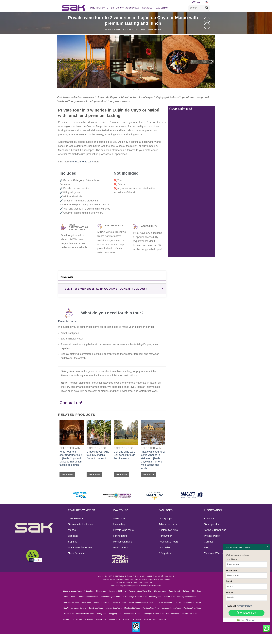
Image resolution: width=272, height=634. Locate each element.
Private (79, 619)
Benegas (73, 535)
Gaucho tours (169, 597)
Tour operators (212, 524)
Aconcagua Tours (168, 541)
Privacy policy (251, 620)
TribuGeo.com (154, 585)
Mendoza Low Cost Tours (119, 619)
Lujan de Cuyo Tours (114, 608)
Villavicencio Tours (189, 614)
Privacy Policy (212, 535)
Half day (185, 591)
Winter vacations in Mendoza (155, 619)
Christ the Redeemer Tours (166, 602)
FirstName (231, 570)
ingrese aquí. (154, 579)
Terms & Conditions (215, 530)
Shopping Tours (115, 614)
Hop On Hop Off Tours (102, 602)
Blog (206, 547)
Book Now (67, 475)
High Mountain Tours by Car (190, 602)
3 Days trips (165, 553)
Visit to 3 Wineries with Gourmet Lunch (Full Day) (106, 289)
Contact (196, 2)
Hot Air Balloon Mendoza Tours (141, 602)
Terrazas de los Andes (80, 524)
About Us (209, 518)
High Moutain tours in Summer (74, 608)
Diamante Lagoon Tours (72, 591)
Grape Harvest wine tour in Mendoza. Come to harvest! (98, 455)
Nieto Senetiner (77, 553)
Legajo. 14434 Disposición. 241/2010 (156, 576)
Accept (240, 606)
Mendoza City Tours (132, 608)
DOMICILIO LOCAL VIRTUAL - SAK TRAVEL (136, 582)
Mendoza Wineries (214, 553)
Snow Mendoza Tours (132, 614)
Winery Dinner (101, 619)
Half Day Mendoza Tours (186, 597)
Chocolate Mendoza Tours (88, 597)
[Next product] (207, 20)
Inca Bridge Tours (96, 608)
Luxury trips (165, 518)
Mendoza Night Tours (151, 608)
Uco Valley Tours (172, 614)
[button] (60, 61)
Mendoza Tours (122, 29)
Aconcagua (132, 8)
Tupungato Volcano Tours (153, 614)
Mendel (72, 530)
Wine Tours (154, 29)
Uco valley (119, 524)
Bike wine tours (160, 591)
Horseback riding (122, 541)
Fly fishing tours (155, 597)
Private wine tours (123, 530)
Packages (146, 8)
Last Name (231, 559)
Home (108, 29)
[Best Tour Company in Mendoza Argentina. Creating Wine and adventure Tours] (74, 7)
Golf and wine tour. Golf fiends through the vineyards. (124, 455)
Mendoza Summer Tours (171, 608)
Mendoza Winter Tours (192, 608)
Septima (72, 541)
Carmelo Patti (75, 518)
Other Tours (114, 8)
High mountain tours (71, 602)
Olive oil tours (68, 614)
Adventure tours (168, 524)
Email (229, 581)
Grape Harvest (174, 591)
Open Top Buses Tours (85, 614)
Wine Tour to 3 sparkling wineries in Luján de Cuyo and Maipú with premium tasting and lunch (71, 458)
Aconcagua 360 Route (117, 591)
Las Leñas (162, 8)
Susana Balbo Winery (80, 547)
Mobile (229, 592)
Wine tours (96, 8)
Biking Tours (196, 591)
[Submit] (207, 8)
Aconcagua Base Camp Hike (140, 591)
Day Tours (139, 29)
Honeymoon (165, 535)
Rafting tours (120, 547)
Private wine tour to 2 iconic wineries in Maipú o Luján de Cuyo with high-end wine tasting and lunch (153, 460)
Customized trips (168, 530)
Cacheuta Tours (69, 597)
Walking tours (68, 619)
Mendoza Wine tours (82, 161)
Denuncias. (165, 579)
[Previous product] (207, 26)
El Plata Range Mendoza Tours (134, 597)
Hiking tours (120, 535)
